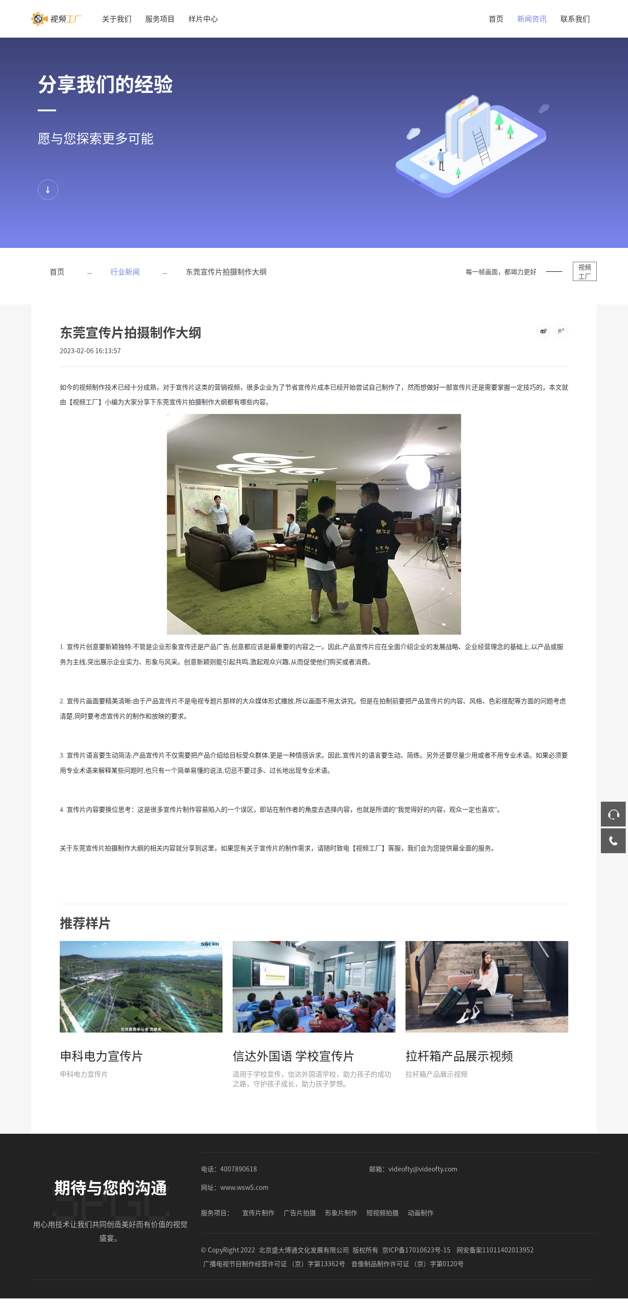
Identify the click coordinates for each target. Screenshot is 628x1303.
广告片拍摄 (300, 1212)
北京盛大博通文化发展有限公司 (304, 1249)
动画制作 (421, 1212)
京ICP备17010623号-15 (416, 1249)
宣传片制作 (258, 1212)
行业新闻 (125, 271)
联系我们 (575, 18)
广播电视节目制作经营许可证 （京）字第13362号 (274, 1263)
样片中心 (203, 18)
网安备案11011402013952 (495, 1249)
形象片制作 (341, 1212)
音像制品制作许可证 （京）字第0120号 (407, 1263)
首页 (496, 18)
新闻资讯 (532, 18)
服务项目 (160, 18)
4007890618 (238, 1168)
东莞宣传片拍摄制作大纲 (226, 271)
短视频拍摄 (382, 1212)
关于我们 (116, 18)
